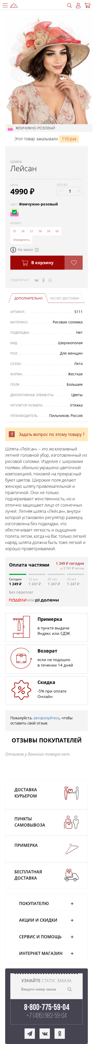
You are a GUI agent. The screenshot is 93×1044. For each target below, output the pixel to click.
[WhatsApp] (50, 280)
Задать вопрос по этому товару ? (51, 434)
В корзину (41, 262)
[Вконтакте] (36, 280)
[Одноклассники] (43, 280)
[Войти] (78, 5)
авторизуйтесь (46, 717)
